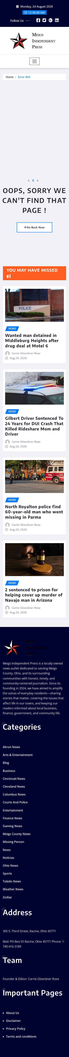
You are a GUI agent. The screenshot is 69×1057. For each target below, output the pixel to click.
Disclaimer (13, 1021)
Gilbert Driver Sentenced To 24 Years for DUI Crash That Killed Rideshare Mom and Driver (34, 426)
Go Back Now (36, 227)
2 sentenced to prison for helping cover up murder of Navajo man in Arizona (34, 595)
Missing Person (13, 842)
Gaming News (12, 826)
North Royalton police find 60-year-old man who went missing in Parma (34, 512)
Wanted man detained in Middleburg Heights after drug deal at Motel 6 (32, 340)
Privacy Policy (15, 1029)
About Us (12, 1013)
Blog (6, 763)
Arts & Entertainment (18, 755)
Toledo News (12, 881)
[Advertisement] (34, 116)
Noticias (8, 858)
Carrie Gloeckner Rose (26, 353)
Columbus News (14, 794)
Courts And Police (15, 802)
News (7, 850)
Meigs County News (17, 834)
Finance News (12, 818)
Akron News (11, 747)
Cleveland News (14, 787)
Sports (7, 873)
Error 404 (24, 77)
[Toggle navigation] (34, 61)
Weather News (13, 889)
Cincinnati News (14, 779)
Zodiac (7, 897)
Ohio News (10, 866)
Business (9, 771)
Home (10, 77)
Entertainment (13, 810)
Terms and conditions (21, 1036)
